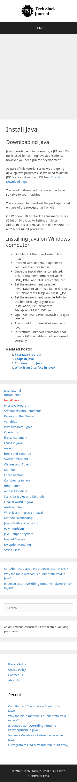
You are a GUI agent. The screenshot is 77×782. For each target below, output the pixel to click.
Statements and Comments (22, 411)
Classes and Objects (18, 464)
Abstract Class (14, 507)
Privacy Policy (17, 664)
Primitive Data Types (18, 427)
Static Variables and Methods (24, 496)
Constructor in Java (28, 363)
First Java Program (28, 354)
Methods (10, 470)
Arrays (8, 448)
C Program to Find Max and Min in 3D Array (38, 745)
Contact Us (15, 675)
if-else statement (15, 438)
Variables (10, 421)
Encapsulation (14, 475)
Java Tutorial (12, 390)
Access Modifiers (15, 491)
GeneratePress (38, 776)
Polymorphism (14, 528)
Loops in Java (24, 359)
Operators (11, 432)
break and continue (17, 454)
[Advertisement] (38, 74)
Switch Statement (16, 459)
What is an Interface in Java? (35, 367)
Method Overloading (18, 518)
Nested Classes (14, 539)
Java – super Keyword (18, 534)
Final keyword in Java (18, 502)
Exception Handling (17, 544)
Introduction (12, 395)
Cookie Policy (17, 670)
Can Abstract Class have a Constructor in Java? (36, 569)
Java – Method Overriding (21, 523)
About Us (14, 680)
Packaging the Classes (19, 416)
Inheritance (12, 486)
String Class (12, 550)
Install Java (11, 400)
